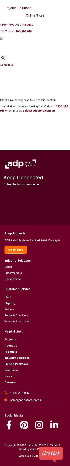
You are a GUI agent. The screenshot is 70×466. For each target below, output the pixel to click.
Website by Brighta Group (35, 455)
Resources (11, 370)
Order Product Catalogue (16, 24)
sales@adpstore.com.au (39, 110)
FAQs (7, 297)
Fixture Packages (16, 364)
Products (10, 351)
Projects (10, 339)
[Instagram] (39, 424)
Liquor (8, 266)
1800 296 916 (23, 31)
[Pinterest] (24, 424)
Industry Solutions (17, 357)
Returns (9, 309)
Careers (10, 382)
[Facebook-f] (8, 424)
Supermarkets (13, 273)
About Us (10, 345)
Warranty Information (17, 321)
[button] (3, 58)
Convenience (12, 279)
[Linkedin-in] (54, 424)
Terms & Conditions (16, 315)
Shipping (9, 303)
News (8, 376)
